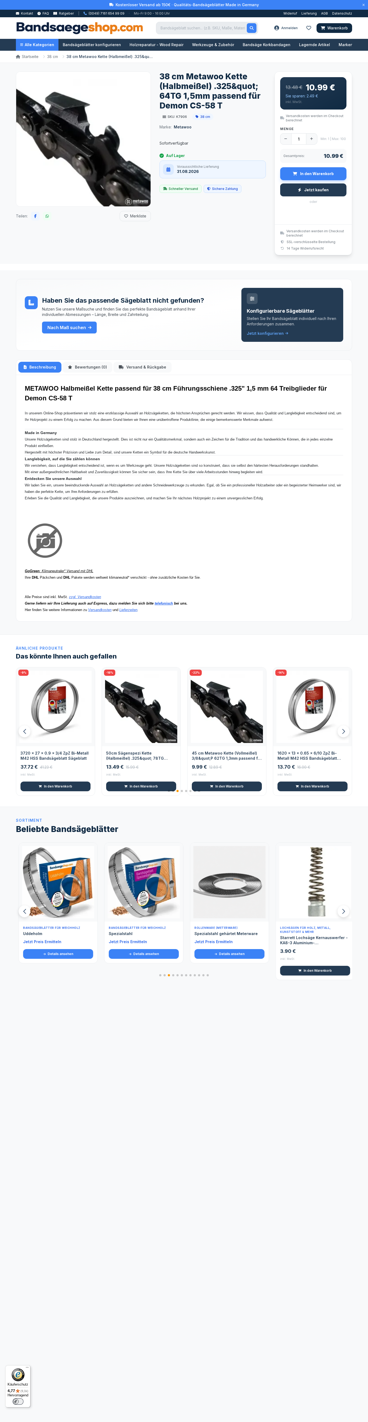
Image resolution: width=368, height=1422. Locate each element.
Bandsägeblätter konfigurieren (92, 44)
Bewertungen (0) (90, 367)
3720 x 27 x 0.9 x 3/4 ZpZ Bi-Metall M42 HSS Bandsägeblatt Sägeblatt (54, 756)
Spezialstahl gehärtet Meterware (223, 933)
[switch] (18, 1401)
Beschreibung (42, 367)
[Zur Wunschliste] (88, 739)
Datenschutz (342, 13)
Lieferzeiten (128, 610)
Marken (346, 44)
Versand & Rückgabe (145, 367)
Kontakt (26, 13)
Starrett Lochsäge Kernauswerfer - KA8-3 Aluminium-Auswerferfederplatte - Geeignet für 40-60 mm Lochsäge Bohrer (312, 940)
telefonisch (164, 603)
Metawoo (183, 127)
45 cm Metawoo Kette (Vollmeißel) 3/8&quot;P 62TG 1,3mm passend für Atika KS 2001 (227, 756)
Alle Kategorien (39, 44)
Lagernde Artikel (314, 44)
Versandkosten (100, 610)
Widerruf (290, 13)
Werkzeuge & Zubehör (213, 44)
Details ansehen (57, 954)
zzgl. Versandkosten (85, 597)
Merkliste (138, 216)
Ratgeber (66, 13)
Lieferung (309, 13)
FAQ (45, 13)
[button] (343, 731)
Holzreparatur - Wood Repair (156, 44)
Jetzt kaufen (316, 189)
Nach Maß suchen (66, 327)
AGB (324, 13)
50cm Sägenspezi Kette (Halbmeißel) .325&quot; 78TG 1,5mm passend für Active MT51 (136, 756)
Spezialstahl (118, 933)
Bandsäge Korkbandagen (266, 44)
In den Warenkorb (58, 786)
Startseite (30, 56)
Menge (287, 129)
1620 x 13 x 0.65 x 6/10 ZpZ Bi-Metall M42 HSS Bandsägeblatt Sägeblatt (307, 756)
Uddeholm (30, 933)
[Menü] (27, 1368)
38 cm (52, 56)
